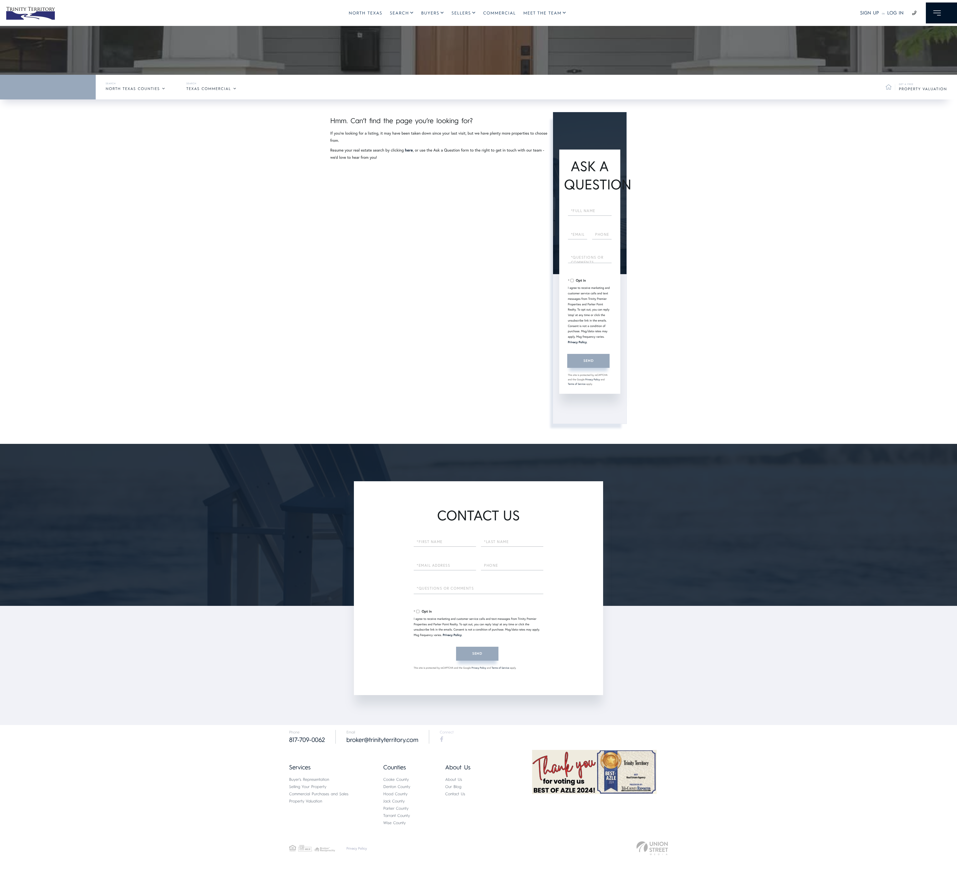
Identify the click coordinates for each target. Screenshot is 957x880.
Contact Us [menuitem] (455, 794)
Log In (895, 13)
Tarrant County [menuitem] (396, 815)
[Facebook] (441, 739)
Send (588, 361)
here (409, 150)
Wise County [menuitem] (394, 822)
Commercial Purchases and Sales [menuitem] (318, 794)
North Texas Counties (133, 88)
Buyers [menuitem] (430, 13)
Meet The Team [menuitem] (542, 13)
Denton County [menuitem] (396, 786)
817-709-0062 (307, 740)
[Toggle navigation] (941, 12)
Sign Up (869, 13)
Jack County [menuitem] (394, 801)
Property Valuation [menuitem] (305, 801)
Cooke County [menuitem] (396, 779)
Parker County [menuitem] (396, 808)
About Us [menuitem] (453, 779)
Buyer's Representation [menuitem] (309, 779)
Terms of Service (577, 384)
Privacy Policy (577, 342)
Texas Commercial (208, 88)
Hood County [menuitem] (395, 794)
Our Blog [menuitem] (453, 786)
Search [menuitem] (399, 13)
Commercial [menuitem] (499, 13)
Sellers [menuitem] (461, 13)
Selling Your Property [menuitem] (307, 786)
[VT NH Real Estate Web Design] (652, 848)
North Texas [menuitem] (365, 13)
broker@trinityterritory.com (382, 740)
